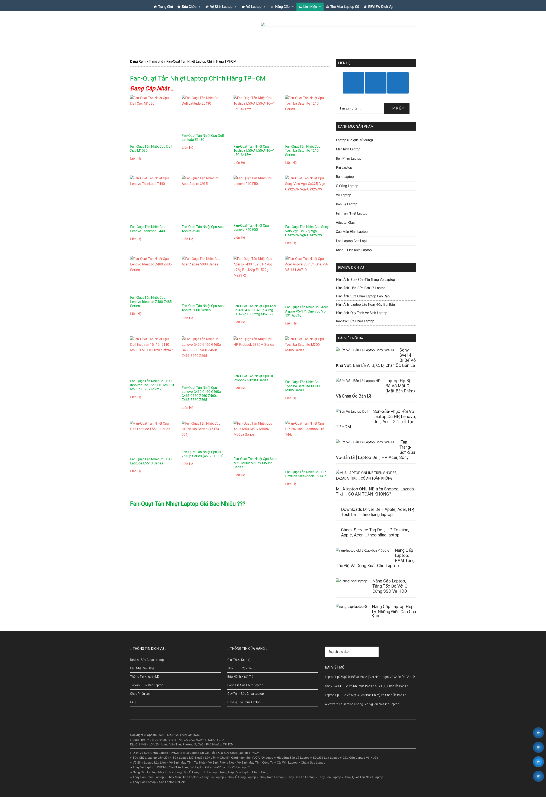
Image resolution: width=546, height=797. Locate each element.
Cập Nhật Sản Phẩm (143, 668)
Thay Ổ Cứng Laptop (241, 777)
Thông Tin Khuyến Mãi (145, 676)
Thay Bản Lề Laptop (301, 777)
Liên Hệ (135, 158)
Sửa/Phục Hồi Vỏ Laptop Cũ (231, 767)
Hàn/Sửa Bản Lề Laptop (293, 757)
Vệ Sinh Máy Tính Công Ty (255, 762)
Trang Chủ (165, 7)
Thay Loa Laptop (329, 777)
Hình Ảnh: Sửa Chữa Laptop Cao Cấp (363, 296)
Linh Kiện (310, 7)
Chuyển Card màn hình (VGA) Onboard (246, 757)
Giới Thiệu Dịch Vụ (239, 660)
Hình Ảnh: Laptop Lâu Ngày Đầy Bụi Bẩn (365, 305)
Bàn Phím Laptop (348, 158)
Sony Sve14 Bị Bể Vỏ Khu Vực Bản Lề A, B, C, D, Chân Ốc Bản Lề (366, 686)
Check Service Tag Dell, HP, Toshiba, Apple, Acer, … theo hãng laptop (375, 532)
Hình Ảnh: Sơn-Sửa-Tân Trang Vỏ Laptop (365, 280)
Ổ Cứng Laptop (347, 186)
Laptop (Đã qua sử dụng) (354, 140)
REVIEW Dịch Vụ (380, 7)
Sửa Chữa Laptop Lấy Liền (151, 757)
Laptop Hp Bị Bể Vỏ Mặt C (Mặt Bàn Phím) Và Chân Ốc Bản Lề (365, 695)
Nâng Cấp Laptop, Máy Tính (152, 772)
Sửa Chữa (189, 7)
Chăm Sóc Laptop (313, 762)
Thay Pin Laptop (213, 777)
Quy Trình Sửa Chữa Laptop (245, 693)
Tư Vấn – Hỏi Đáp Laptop (146, 685)
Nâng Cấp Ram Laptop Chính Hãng (244, 772)
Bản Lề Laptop (346, 204)
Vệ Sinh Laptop (221, 7)
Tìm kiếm (396, 108)
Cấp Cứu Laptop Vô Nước (360, 757)
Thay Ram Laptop (271, 777)
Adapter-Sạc (345, 223)
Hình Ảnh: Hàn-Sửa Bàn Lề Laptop (361, 288)
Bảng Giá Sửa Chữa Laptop (245, 685)
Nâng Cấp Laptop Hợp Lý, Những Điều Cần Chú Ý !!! (394, 611)
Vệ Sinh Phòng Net (221, 762)
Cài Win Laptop (287, 762)
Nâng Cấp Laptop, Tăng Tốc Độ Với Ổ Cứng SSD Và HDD (390, 586)
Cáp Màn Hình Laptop (352, 232)
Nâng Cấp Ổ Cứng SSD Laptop (195, 772)
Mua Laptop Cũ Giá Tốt (199, 752)
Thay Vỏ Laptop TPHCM (149, 767)
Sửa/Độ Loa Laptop (326, 757)
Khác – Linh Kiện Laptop (354, 250)
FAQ (133, 702)
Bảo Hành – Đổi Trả (240, 676)
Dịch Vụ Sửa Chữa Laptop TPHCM (156, 752)
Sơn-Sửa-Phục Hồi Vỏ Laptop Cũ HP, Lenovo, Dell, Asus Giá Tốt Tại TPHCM (376, 419)
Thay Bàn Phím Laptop (148, 777)
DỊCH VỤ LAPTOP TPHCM (170, 31)
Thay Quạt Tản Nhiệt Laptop (363, 777)
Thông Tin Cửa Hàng (241, 668)
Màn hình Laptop (348, 149)
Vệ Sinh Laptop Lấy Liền (149, 762)
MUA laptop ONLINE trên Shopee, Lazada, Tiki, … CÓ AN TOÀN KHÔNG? (375, 491)
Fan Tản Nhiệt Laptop (351, 213)
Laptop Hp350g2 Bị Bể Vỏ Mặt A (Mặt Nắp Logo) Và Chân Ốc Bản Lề (370, 677)
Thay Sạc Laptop (144, 782)
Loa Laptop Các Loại (351, 241)
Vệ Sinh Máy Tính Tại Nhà (187, 762)
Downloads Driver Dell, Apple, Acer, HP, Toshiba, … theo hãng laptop (377, 512)
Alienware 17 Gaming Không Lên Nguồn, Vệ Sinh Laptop (362, 704)
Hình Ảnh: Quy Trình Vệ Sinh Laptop (361, 313)
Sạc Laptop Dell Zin (172, 782)
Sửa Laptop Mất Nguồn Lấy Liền (194, 757)
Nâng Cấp (282, 7)
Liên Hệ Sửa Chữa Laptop (244, 702)
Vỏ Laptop (253, 7)
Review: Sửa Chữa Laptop (355, 321)
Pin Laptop (344, 168)
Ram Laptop (345, 177)
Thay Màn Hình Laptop (182, 777)
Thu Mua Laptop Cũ (344, 7)
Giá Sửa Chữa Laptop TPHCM (238, 752)
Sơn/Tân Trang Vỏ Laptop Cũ (189, 767)
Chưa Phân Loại (140, 693)
